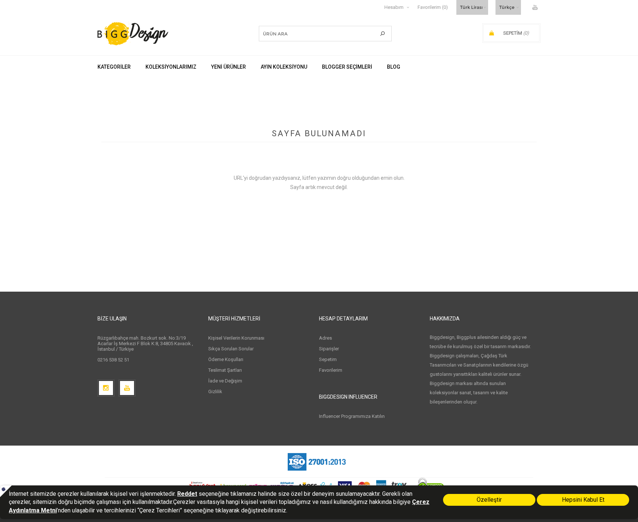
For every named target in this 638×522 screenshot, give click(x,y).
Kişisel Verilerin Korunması (236, 338)
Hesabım (394, 7)
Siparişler (329, 348)
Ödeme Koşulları (225, 359)
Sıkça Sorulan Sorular (231, 348)
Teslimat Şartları (225, 370)
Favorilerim (330, 370)
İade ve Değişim (225, 381)
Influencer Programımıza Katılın (352, 416)
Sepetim (328, 359)
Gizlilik (215, 391)
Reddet (187, 493)
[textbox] (314, 34)
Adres (325, 338)
